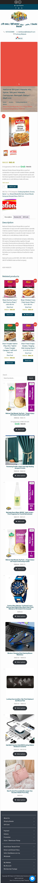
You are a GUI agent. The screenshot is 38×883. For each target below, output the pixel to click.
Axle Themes (25, 880)
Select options (21, 475)
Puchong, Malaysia (20, 34)
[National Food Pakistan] (9, 206)
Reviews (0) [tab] (17, 217)
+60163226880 (9, 31)
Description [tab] (8, 217)
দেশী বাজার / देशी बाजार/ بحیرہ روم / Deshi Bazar (19, 25)
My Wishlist (7, 862)
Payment (6, 831)
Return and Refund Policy (11, 850)
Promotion (7, 837)
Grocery (11, 102)
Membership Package (10, 869)
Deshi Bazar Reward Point (12, 846)
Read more (10, 314)
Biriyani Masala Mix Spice (17, 194)
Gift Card (6, 824)
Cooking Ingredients (21, 102)
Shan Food (10, 307)
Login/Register (20, 5)
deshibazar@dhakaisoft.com (26, 31)
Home (4, 102)
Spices (5, 104)
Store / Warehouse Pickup (12, 840)
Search (5, 375)
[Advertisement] (19, 62)
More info (28, 166)
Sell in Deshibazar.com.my (12, 853)
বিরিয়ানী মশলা (21, 196)
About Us (7, 818)
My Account (7, 866)
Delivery (6, 834)
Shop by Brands (9, 821)
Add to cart (12, 186)
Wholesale (7, 856)
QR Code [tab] (25, 217)
